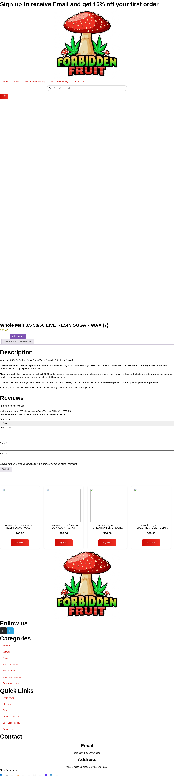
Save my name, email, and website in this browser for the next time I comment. (39, 464)
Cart (5, 710)
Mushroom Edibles (12, 677)
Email (3, 454)
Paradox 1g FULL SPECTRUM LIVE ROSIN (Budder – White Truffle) (107, 528)
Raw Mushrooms (11, 683)
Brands (6, 646)
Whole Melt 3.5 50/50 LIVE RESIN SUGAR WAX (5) (20, 526)
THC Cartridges (10, 664)
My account (8, 698)
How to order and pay (35, 82)
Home (6, 82)
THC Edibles (9, 671)
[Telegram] (10, 630)
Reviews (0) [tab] (25, 341)
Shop (16, 82)
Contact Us (79, 82)
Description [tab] (10, 341)
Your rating (5, 419)
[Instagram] (3, 630)
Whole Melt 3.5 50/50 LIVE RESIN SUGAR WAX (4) (63, 526)
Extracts (6, 652)
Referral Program (11, 716)
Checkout (7, 704)
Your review (6, 427)
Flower (6, 658)
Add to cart (17, 336)
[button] (20, 542)
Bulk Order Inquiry (59, 82)
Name (3, 443)
